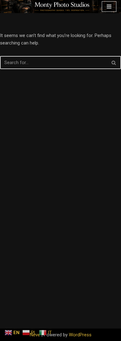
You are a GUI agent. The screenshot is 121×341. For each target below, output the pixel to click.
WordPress (80, 335)
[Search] (114, 62)
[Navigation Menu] (109, 6)
